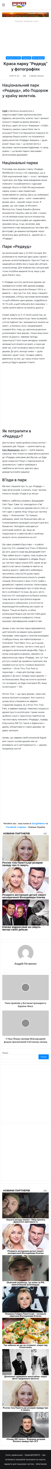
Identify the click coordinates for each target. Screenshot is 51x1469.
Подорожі (26, 58)
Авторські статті (31, 21)
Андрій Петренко (25, 963)
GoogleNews (38, 823)
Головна (18, 21)
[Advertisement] (25, 40)
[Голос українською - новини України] (19, 5)
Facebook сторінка (16, 827)
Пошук (5, 1053)
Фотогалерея (38, 58)
